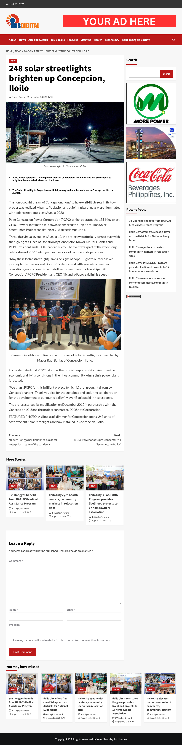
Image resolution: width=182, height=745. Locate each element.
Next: (97, 439)
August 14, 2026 (99, 520)
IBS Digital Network (20, 508)
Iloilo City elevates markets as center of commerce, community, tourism (148, 282)
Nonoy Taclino (18, 97)
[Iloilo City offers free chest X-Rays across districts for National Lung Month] (57, 683)
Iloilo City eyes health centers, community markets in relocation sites (63, 501)
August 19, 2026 (53, 718)
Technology (112, 40)
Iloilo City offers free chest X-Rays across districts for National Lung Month (149, 236)
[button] (174, 40)
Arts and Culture (38, 40)
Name (13, 609)
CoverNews (102, 739)
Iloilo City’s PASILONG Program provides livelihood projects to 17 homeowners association (103, 503)
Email (71, 609)
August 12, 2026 (157, 718)
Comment (16, 560)
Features (72, 40)
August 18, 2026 (59, 516)
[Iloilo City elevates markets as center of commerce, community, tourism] (160, 683)
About (12, 40)
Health (98, 40)
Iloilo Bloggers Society (136, 40)
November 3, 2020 (38, 97)
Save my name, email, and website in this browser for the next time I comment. (62, 640)
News (22, 40)
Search (131, 59)
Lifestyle (86, 40)
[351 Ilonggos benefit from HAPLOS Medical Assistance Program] (25, 478)
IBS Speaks (58, 40)
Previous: (33, 439)
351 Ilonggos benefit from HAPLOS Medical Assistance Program (23, 499)
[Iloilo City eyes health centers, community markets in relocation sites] (65, 478)
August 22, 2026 (19, 512)
